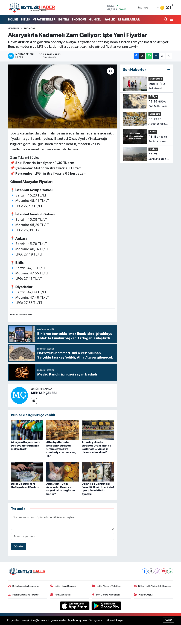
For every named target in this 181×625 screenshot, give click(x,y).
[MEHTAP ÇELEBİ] (19, 395)
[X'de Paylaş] (142, 56)
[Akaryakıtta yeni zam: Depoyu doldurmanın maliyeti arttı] (27, 430)
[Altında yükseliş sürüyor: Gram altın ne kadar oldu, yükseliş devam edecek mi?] (98, 430)
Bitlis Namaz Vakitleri (109, 586)
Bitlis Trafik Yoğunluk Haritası (154, 586)
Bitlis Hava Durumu (65, 586)
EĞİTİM (63, 19)
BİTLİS (25, 19)
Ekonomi (29, 28)
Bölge (153, 96)
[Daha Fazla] (156, 56)
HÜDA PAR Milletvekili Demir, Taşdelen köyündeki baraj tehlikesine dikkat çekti (159, 104)
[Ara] (166, 20)
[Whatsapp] (170, 571)
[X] (151, 571)
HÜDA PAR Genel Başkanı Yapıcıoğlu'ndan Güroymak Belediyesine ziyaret (159, 87)
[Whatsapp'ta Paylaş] (149, 56)
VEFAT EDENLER (44, 19)
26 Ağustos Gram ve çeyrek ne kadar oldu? (157, 122)
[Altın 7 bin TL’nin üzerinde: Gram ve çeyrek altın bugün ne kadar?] (62, 471)
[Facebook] (145, 571)
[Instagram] (157, 571)
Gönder (18, 546)
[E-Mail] (34, 401)
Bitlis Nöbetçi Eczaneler (26, 586)
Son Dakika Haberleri (108, 594)
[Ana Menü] (170, 20)
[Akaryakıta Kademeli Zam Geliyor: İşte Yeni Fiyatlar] (62, 96)
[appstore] (75, 605)
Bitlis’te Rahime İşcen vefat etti (157, 139)
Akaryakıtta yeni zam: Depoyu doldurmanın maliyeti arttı (25, 445)
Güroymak (156, 79)
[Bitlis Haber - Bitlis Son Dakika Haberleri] (32, 7)
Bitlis (153, 132)
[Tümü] (168, 69)
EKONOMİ (79, 19)
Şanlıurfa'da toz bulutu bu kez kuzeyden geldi (159, 157)
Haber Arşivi (146, 594)
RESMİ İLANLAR (129, 19)
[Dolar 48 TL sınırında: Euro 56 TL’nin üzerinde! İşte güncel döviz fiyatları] (98, 471)
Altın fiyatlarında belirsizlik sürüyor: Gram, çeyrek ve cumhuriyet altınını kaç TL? (61, 449)
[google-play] (106, 605)
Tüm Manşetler (62, 594)
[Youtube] (164, 571)
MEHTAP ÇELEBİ (44, 393)
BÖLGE (13, 19)
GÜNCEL (95, 19)
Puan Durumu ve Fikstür (25, 594)
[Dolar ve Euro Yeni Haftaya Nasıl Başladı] (27, 471)
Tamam (168, 620)
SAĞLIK (109, 19)
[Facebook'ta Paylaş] (136, 56)
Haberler (13, 28)
